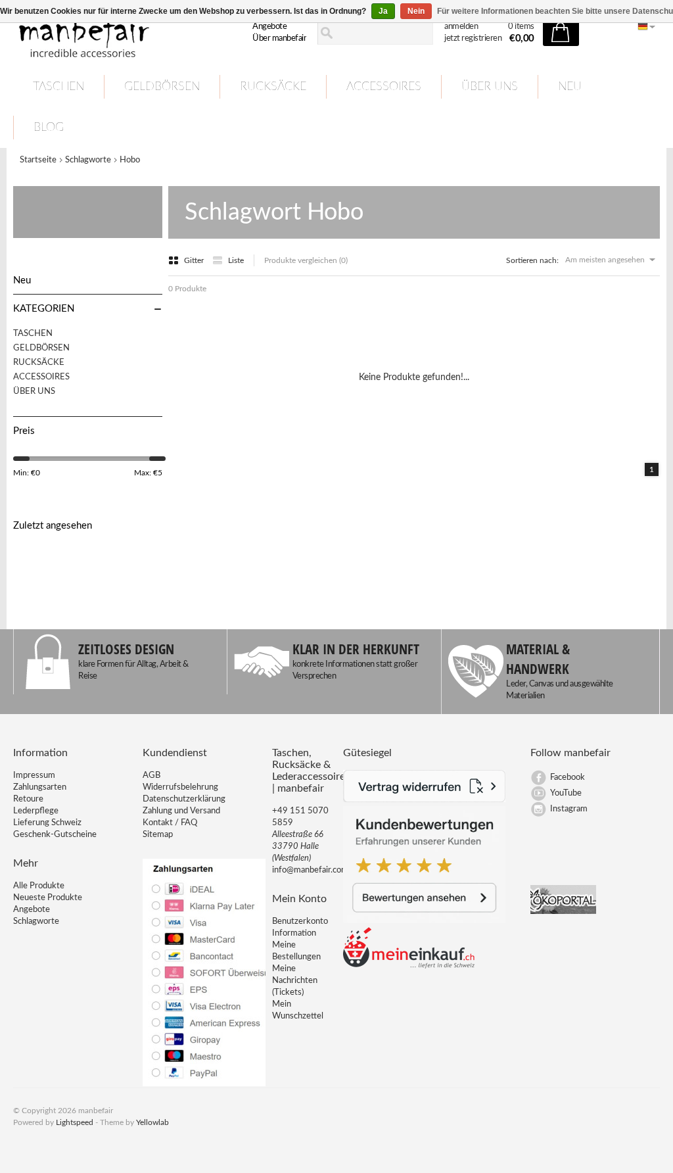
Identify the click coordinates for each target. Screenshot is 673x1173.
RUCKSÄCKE (273, 87)
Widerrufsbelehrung (180, 787)
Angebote (269, 26)
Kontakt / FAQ (170, 823)
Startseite (38, 160)
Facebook (567, 777)
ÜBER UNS (489, 87)
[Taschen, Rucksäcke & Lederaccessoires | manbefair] (113, 33)
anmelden (461, 26)
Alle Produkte (38, 886)
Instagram (569, 809)
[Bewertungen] (424, 921)
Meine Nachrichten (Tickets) (294, 981)
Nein (416, 11)
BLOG (49, 127)
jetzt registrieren (472, 38)
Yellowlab (152, 1122)
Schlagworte (88, 160)
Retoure (28, 799)
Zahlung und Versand (181, 811)
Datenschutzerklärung (184, 799)
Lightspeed (74, 1122)
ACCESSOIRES (383, 87)
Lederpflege (35, 811)
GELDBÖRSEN (162, 87)
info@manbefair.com (310, 870)
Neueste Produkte (47, 898)
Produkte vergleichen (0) (306, 260)
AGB (151, 775)
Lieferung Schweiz (47, 823)
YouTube (566, 793)
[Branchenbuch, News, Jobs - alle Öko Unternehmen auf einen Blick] (563, 911)
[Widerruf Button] (424, 800)
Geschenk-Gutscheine (55, 834)
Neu (570, 87)
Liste (236, 260)
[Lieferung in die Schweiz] (409, 966)
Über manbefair (279, 38)
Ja (383, 11)
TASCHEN (58, 87)
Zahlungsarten (39, 787)
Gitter (195, 260)
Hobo (130, 160)
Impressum (34, 775)
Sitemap (158, 834)
